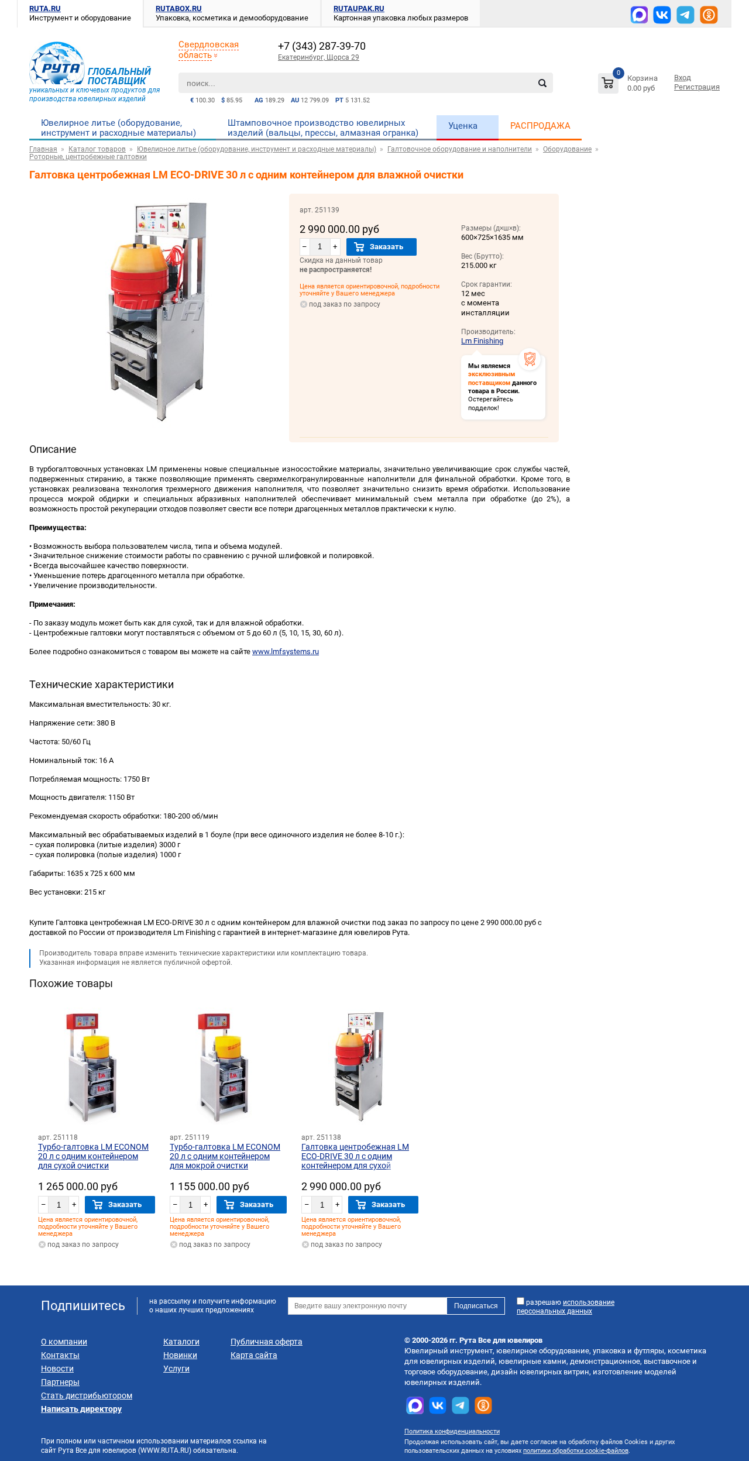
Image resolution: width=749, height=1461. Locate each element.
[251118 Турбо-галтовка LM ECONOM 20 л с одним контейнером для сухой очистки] (96, 1066)
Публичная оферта (267, 1341)
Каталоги (181, 1341)
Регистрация (697, 86)
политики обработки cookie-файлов (575, 1451)
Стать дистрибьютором (86, 1395)
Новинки (180, 1355)
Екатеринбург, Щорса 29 (318, 57)
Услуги (176, 1368)
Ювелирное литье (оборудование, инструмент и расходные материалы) (118, 128)
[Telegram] (685, 15)
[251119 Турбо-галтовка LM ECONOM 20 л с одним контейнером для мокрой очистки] (228, 1066)
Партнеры (60, 1382)
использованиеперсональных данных (565, 1306)
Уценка (462, 126)
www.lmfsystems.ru (285, 651)
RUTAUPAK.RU (359, 8)
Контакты (60, 1355)
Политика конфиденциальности (452, 1431)
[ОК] (709, 15)
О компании (64, 1341)
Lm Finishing (482, 340)
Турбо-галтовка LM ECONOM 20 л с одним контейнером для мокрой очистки (225, 1156)
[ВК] (662, 15)
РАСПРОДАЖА (540, 126)
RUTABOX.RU (179, 8)
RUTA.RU (45, 8)
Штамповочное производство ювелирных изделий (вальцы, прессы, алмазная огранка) (323, 128)
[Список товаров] (629, 85)
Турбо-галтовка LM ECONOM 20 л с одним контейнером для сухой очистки (93, 1156)
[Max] (639, 14)
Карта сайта (254, 1355)
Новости (57, 1368)
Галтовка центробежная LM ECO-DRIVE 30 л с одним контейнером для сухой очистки (355, 1161)
